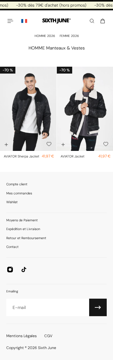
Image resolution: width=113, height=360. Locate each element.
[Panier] (102, 21)
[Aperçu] (6, 144)
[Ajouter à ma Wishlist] (48, 144)
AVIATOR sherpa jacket (21, 156)
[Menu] (11, 21)
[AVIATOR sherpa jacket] (28, 109)
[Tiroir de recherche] (92, 21)
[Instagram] (10, 269)
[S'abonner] (98, 307)
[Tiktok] (24, 269)
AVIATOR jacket (72, 156)
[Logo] (56, 21)
